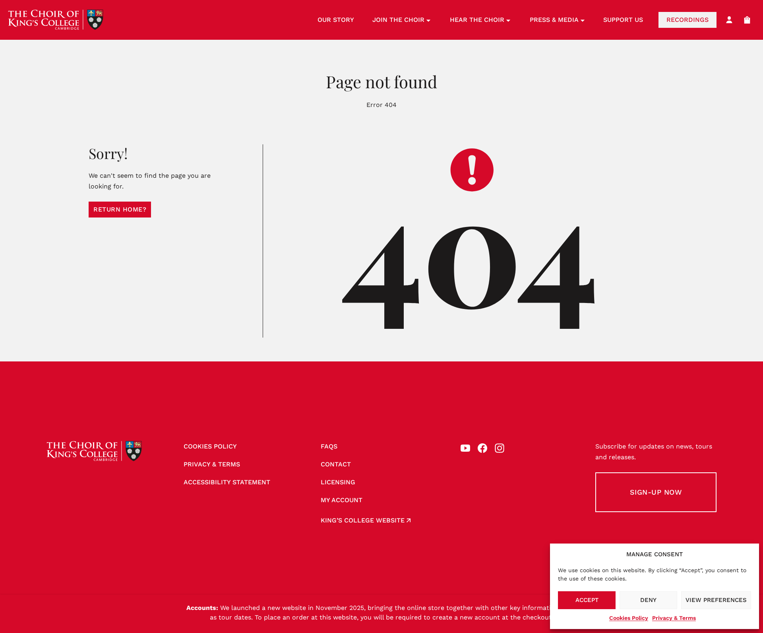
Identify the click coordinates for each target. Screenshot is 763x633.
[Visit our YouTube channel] (465, 448)
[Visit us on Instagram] (499, 448)
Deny (648, 600)
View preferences (716, 600)
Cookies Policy (628, 618)
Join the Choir (398, 19)
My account (341, 500)
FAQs (329, 446)
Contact (336, 464)
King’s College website (363, 520)
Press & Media (554, 19)
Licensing (338, 482)
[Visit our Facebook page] (482, 448)
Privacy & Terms (674, 618)
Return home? (119, 209)
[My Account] (729, 20)
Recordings (687, 19)
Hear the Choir (477, 19)
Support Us (623, 19)
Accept (586, 600)
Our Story (336, 19)
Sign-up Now (656, 492)
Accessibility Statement (227, 482)
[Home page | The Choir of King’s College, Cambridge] (55, 20)
